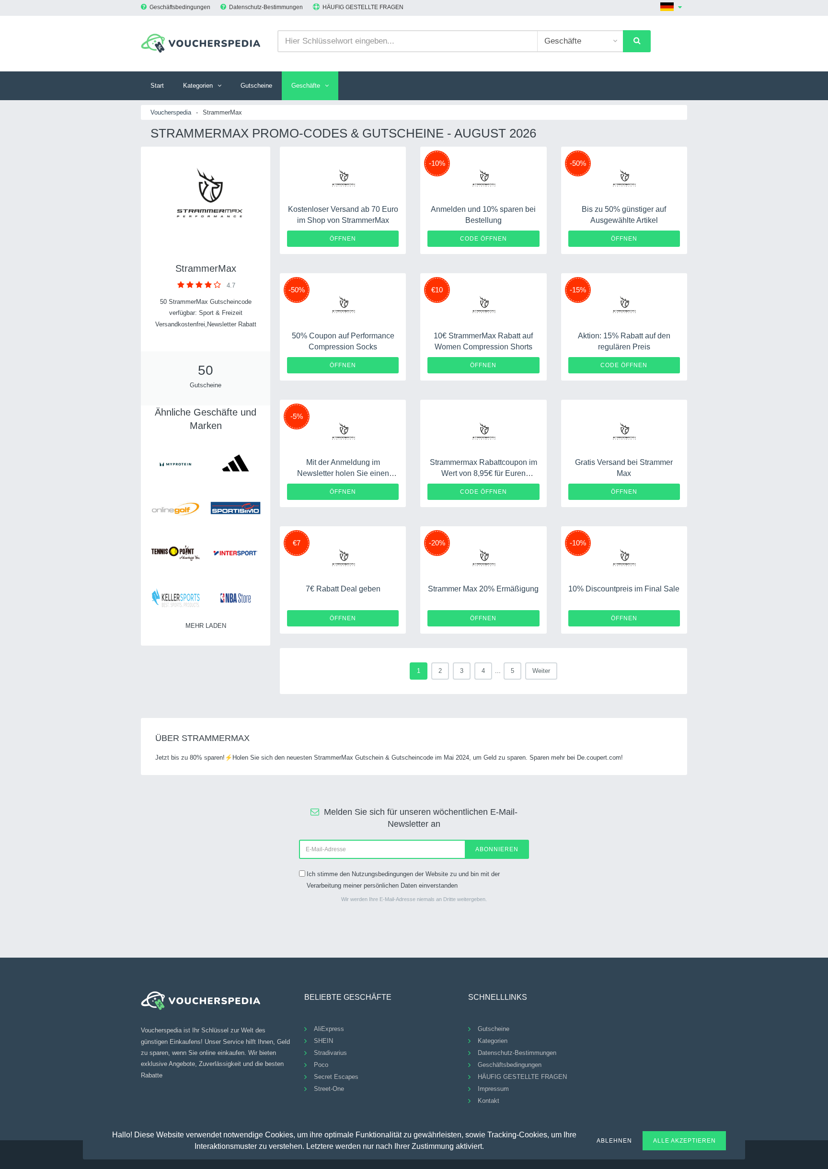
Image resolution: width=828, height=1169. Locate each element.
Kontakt (488, 1100)
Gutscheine (256, 85)
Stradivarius (330, 1052)
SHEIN (323, 1040)
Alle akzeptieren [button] (684, 1140)
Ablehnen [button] (614, 1140)
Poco (321, 1064)
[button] (490, 1145)
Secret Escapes (336, 1076)
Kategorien (198, 85)
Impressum (493, 1088)
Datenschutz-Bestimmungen (266, 7)
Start (157, 85)
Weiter (541, 670)
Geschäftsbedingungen (180, 7)
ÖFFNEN (343, 238)
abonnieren (496, 849)
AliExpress (329, 1028)
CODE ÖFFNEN (483, 238)
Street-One (329, 1088)
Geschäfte (305, 85)
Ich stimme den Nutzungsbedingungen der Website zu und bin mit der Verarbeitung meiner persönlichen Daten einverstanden (403, 879)
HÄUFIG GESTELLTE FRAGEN (362, 7)
